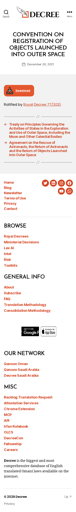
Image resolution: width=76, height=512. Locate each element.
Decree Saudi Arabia (21, 375)
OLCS (8, 432)
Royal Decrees (16, 236)
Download (23, 91)
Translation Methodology (25, 305)
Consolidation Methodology (27, 310)
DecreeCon (13, 438)
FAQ (7, 299)
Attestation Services (21, 403)
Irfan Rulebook (16, 426)
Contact (10, 209)
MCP (8, 415)
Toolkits (10, 265)
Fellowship (13, 444)
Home (9, 182)
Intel (7, 254)
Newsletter (13, 193)
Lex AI (9, 248)
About (9, 287)
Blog (7, 188)
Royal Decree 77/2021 (42, 104)
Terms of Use (15, 198)
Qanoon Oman (16, 364)
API (6, 421)
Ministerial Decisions (21, 242)
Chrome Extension (19, 409)
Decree (21, 497)
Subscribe (12, 293)
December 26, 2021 (40, 64)
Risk (7, 260)
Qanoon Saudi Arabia (21, 370)
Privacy (10, 203)
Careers (11, 450)
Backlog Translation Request (28, 397)
